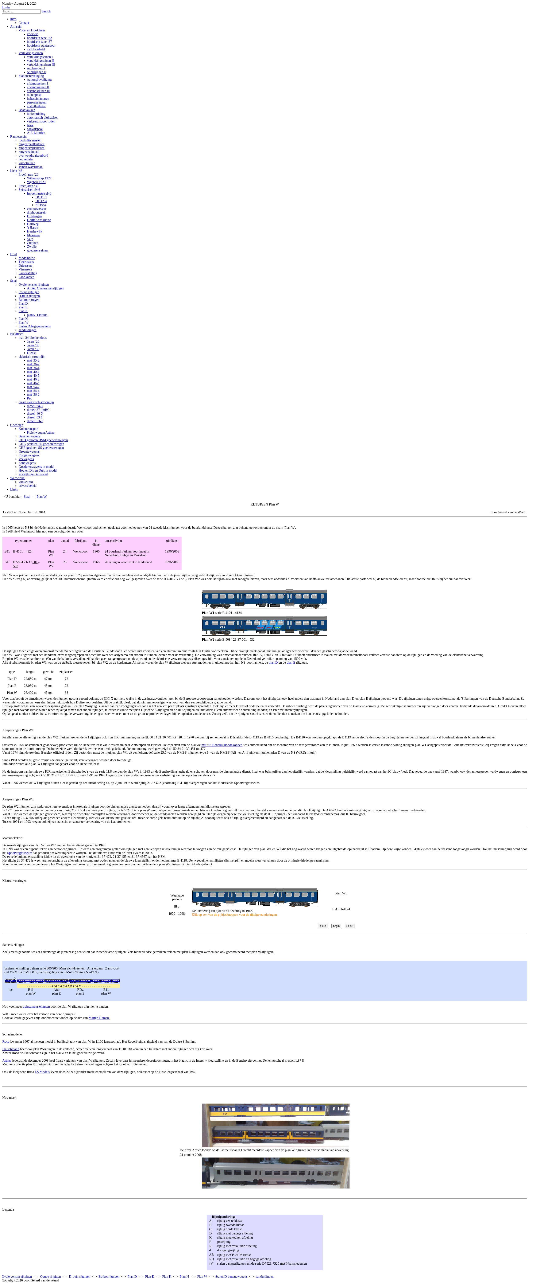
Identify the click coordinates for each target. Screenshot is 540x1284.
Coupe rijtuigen (50, 1276)
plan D (273, 662)
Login (6, 7)
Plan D (132, 1276)
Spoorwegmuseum (19, 853)
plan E (291, 662)
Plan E (149, 1276)
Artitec (6, 1060)
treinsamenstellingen (36, 1006)
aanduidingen (265, 1276)
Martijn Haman (99, 1018)
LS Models (42, 1072)
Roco (5, 1041)
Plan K (166, 1276)
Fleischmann (10, 1049)
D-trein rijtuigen (79, 1276)
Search (46, 11)
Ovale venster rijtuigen (17, 1276)
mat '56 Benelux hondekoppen (221, 745)
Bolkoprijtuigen (109, 1276)
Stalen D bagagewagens (231, 1276)
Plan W (202, 1276)
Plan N (184, 1276)
